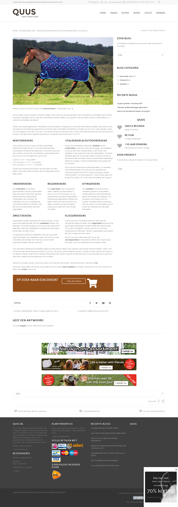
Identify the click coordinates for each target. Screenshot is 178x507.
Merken (160, 13)
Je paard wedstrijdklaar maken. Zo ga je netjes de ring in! (36, 311)
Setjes (136, 13)
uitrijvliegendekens (72, 240)
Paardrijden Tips (27, 31)
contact (24, 269)
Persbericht (124, 80)
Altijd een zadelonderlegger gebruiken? (132, 107)
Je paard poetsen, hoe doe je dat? (129, 103)
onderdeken (21, 189)
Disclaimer (37, 492)
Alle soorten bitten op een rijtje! (105, 466)
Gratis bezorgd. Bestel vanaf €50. (32, 411)
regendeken (55, 189)
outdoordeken (70, 148)
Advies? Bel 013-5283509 (23, 2)
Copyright (62, 492)
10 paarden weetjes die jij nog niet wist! (93, 311)
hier (96, 263)
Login (105, 2)
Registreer (117, 2)
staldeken (96, 146)
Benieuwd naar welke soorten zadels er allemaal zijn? (108, 447)
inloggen (22, 326)
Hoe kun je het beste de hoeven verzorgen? (133, 111)
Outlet (148, 13)
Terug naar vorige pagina (153, 30)
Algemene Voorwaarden (22, 492)
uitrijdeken (90, 189)
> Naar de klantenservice (60, 436)
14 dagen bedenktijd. (91, 411)
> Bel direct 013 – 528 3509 (22, 467)
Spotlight (123, 84)
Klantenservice (46, 2)
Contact (37, 2)
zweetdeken (44, 223)
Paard (113, 13)
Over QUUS (58, 2)
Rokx (141, 502)
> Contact (16, 471)
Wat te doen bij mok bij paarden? (104, 460)
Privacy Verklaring (50, 492)
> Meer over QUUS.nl (20, 449)
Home (103, 13)
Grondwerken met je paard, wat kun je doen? (107, 454)
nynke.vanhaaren (49, 109)
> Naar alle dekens (73, 281)
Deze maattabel (68, 267)
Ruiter (125, 13)
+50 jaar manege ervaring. (154, 411)
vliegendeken (96, 223)
